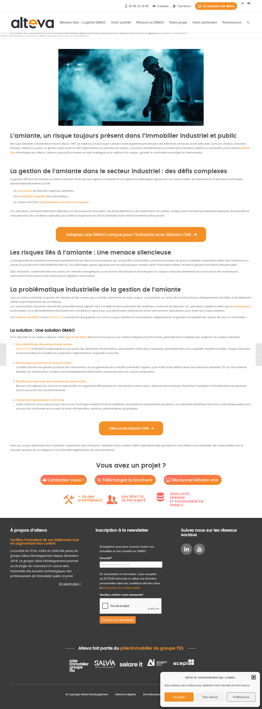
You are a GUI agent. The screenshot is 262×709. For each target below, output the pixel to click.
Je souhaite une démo (216, 6)
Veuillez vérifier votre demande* (121, 594)
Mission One (24, 349)
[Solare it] (131, 665)
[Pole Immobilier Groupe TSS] (79, 665)
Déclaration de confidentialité (121, 587)
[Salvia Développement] (105, 665)
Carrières (182, 6)
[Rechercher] (248, 22)
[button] (254, 677)
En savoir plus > (70, 584)
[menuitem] (137, 6)
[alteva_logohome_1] (32, 22)
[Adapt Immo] (157, 665)
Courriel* (106, 558)
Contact (160, 6)
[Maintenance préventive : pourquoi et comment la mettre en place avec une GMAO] (259, 354)
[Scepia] (183, 665)
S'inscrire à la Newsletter (118, 620)
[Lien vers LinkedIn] (242, 3)
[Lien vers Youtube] (249, 3)
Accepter (179, 697)
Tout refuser (210, 697)
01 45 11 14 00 (136, 6)
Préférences (241, 697)
